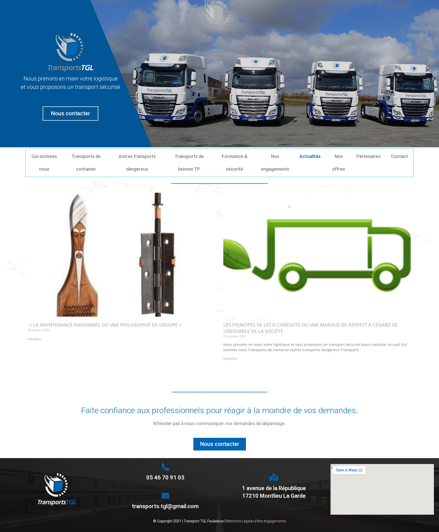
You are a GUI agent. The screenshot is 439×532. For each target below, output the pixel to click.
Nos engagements (275, 163)
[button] (70, 113)
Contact (399, 156)
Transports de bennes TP (189, 163)
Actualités (310, 156)
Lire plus (34, 339)
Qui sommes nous (44, 163)
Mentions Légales (240, 521)
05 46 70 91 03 (165, 477)
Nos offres (338, 163)
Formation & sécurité (234, 163)
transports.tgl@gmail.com (165, 506)
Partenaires (368, 156)
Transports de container (86, 163)
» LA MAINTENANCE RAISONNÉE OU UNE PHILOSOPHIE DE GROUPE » (104, 325)
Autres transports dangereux (137, 163)
